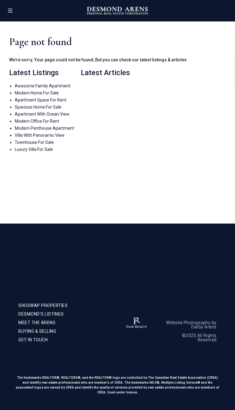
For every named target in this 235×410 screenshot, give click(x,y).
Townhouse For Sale (34, 142)
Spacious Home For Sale (38, 107)
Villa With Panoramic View (40, 135)
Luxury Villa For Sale (34, 149)
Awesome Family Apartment (42, 85)
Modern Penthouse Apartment (44, 128)
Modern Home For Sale (37, 92)
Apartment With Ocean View (42, 114)
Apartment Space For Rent (40, 100)
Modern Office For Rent (37, 121)
